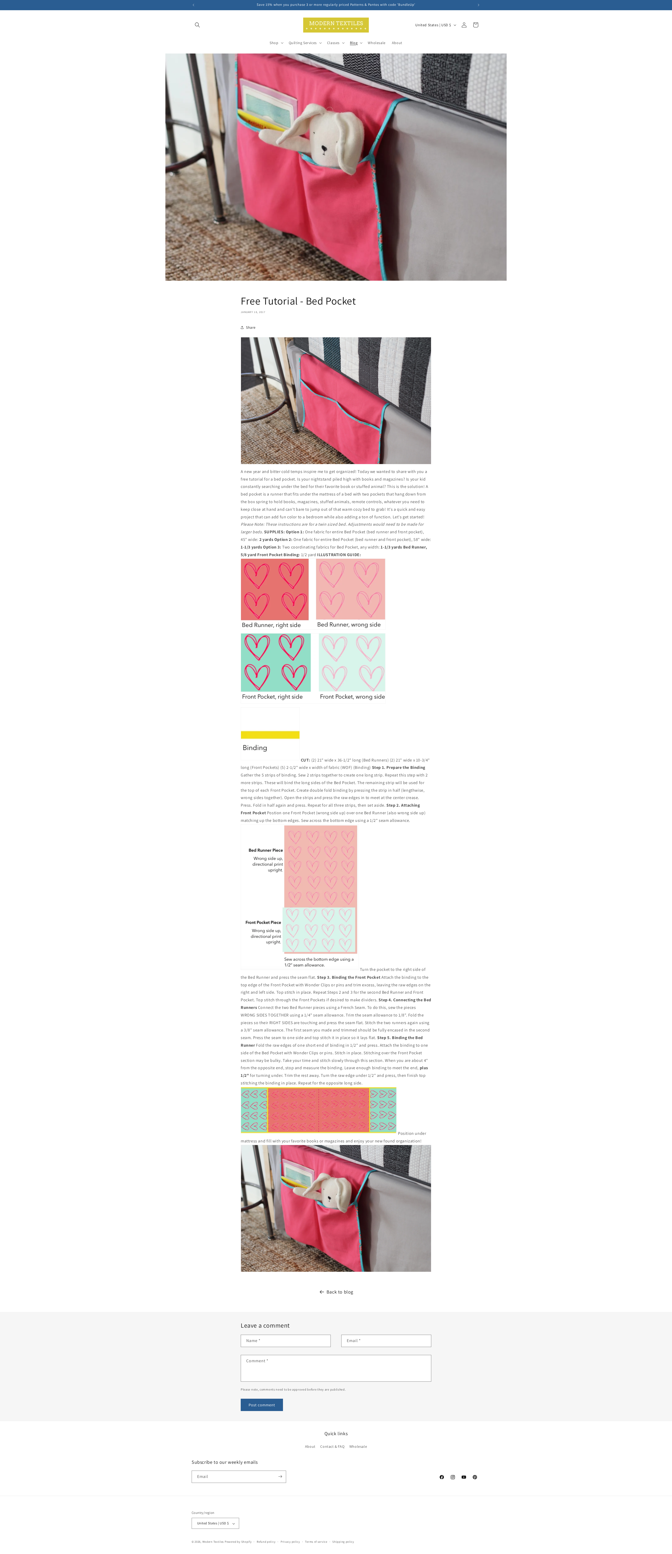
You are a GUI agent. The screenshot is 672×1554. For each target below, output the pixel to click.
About (310, 1446)
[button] (197, 25)
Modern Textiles (213, 1542)
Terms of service (316, 1542)
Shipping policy (343, 1542)
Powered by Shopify (238, 1542)
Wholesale (358, 1446)
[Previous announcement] (193, 5)
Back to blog (340, 1292)
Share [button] (251, 327)
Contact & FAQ (332, 1446)
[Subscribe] (280, 1476)
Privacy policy (290, 1542)
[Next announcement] (478, 5)
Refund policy (266, 1542)
